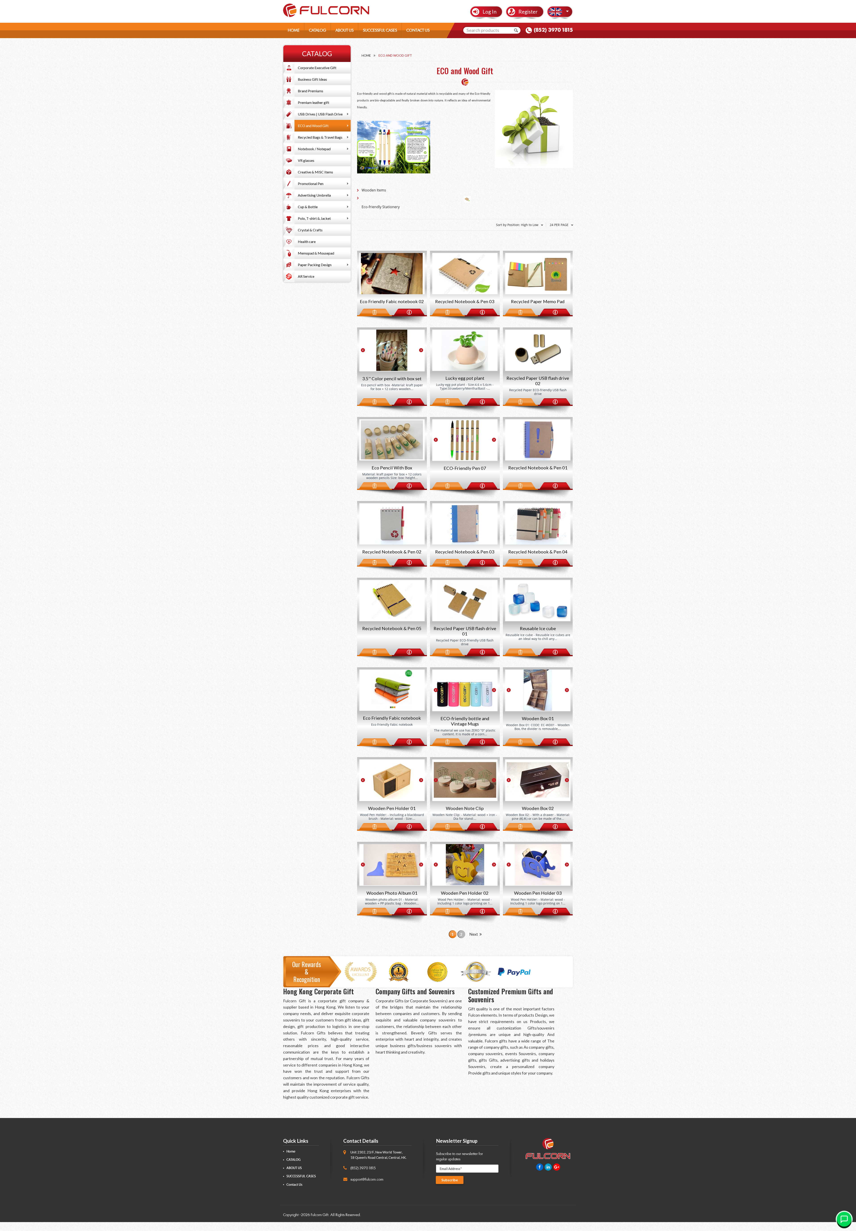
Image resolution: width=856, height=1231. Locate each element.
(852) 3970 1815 (553, 30)
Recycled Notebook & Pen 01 (538, 467)
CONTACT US (418, 30)
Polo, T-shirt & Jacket (314, 218)
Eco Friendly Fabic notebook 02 (392, 301)
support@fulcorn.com (366, 1179)
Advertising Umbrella (314, 195)
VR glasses (306, 160)
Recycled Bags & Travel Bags (320, 137)
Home (366, 55)
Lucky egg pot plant (464, 378)
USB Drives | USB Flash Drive (320, 114)
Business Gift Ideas (312, 79)
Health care (307, 241)
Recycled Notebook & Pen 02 (392, 551)
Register (528, 11)
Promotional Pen (310, 183)
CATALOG (317, 30)
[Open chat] (844, 1219)
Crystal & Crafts (310, 230)
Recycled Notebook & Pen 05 (392, 628)
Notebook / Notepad (314, 149)
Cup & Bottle (308, 207)
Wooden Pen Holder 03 (538, 893)
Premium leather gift (313, 102)
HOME (294, 30)
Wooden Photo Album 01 (392, 893)
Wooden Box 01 (538, 718)
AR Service (306, 276)
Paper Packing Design (314, 265)
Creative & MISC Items (315, 172)
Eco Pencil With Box (392, 467)
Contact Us (294, 1185)
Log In (489, 11)
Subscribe (449, 1180)
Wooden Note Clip (465, 808)
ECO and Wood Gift (313, 125)
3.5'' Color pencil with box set (392, 378)
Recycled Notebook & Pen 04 (538, 551)
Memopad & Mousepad (316, 253)
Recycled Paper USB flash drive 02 (537, 380)
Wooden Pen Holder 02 (465, 893)
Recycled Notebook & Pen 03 (464, 301)
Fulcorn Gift (319, 1215)
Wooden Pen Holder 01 (392, 808)
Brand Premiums (310, 91)
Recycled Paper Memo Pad (538, 301)
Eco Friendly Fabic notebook (392, 718)
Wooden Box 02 (538, 808)
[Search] (516, 30)
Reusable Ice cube (538, 628)
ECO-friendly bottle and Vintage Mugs (464, 721)
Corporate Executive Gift (317, 68)
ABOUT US (344, 30)
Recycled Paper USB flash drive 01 (465, 631)
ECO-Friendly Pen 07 (465, 468)
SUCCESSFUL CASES (380, 30)
